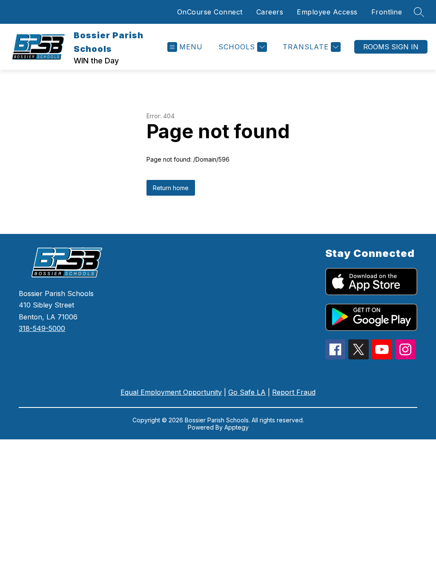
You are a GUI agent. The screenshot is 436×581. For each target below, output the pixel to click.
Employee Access (327, 12)
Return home (171, 187)
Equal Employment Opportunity (171, 392)
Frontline (386, 12)
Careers (270, 12)
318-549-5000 (42, 328)
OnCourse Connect (210, 12)
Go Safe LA (247, 392)
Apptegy (236, 427)
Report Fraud (294, 392)
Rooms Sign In (391, 47)
